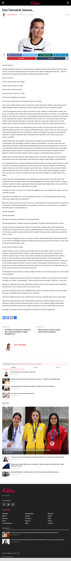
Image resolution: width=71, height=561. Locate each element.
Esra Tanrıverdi (12, 14)
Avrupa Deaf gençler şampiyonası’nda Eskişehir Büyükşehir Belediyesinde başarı (27, 450)
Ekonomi (5, 518)
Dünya (4, 516)
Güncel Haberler (7, 523)
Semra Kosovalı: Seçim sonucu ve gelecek (23, 372)
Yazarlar (30, 14)
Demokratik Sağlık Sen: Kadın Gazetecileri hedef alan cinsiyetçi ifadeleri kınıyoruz (35, 472)
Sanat (49, 518)
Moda (27, 523)
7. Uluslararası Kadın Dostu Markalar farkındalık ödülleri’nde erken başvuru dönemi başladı (37, 457)
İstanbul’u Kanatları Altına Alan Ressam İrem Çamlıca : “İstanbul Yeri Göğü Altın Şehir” (36, 379)
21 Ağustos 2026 (8, 452)
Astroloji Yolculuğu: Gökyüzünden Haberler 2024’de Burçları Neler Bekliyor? (33, 386)
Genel (4, 521)
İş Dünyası (28, 518)
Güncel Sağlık (29, 513)
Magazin (27, 521)
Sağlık (50, 516)
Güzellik (27, 516)
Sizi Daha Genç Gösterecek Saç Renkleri (22, 393)
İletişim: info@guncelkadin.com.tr (11, 553)
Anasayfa (5, 513)
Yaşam (50, 521)
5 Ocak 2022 (23, 14)
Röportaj (50, 513)
